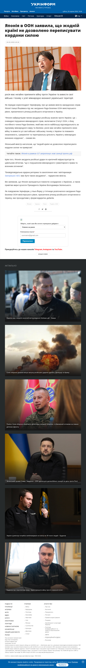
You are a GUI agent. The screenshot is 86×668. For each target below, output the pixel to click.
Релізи (7, 635)
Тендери (48, 620)
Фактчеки (28, 617)
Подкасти (8, 604)
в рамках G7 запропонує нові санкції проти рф (46, 153)
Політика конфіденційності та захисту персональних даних (52, 630)
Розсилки (48, 640)
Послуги (7, 11)
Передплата (49, 612)
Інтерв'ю (8, 609)
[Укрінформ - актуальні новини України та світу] (43, 4)
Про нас (47, 607)
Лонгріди (8, 623)
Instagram (47, 249)
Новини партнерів (12, 626)
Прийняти (62, 665)
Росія (45, 204)
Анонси (32, 11)
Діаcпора (28, 631)
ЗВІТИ (47, 635)
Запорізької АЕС (12, 176)
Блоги (7, 618)
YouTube (58, 249)
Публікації (8, 607)
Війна (6, 16)
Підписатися (28, 241)
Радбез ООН (54, 204)
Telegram (38, 249)
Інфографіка (9, 621)
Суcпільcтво (29, 626)
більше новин (43, 254)
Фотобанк (15, 11)
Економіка (15, 16)
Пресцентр (24, 11)
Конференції (9, 629)
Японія (29, 204)
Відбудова (29, 609)
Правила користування (52, 617)
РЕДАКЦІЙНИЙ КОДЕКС (53, 637)
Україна (37, 204)
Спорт (49, 16)
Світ (23, 16)
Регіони (31, 16)
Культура (40, 16)
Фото (7, 612)
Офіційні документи (12, 632)
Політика (28, 612)
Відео (7, 615)
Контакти (48, 609)
